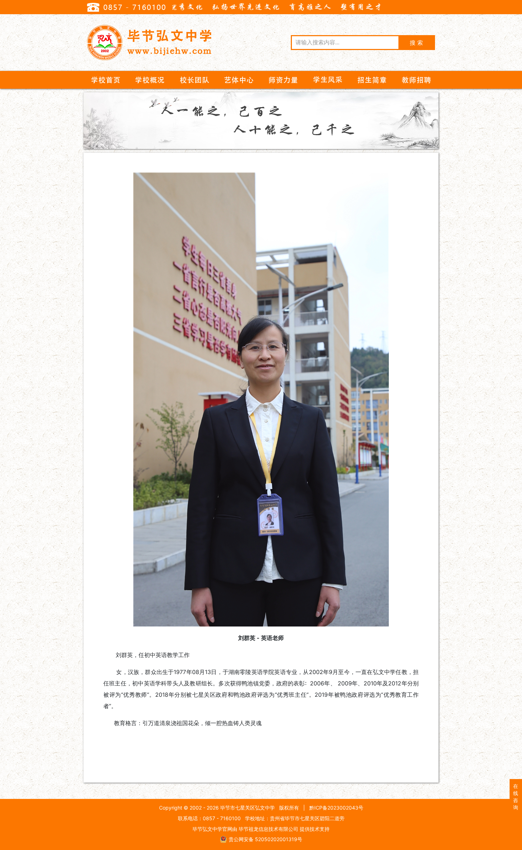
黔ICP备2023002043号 (336, 808)
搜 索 (416, 42)
